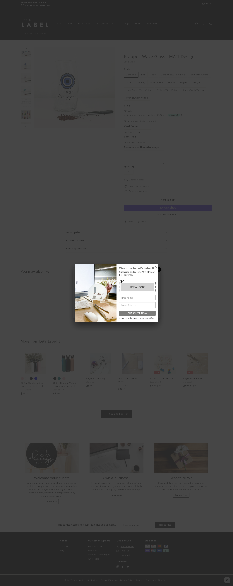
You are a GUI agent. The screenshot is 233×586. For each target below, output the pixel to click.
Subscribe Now (137, 313)
